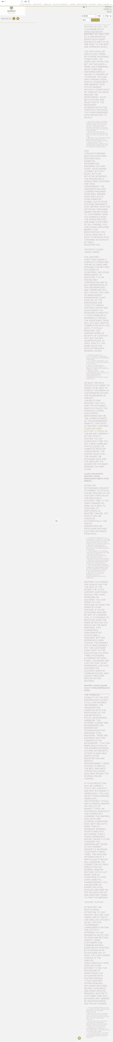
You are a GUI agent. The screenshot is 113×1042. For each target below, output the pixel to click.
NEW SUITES (37, 4)
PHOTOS (72, 4)
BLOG (100, 4)
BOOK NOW (95, 20)
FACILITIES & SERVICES (60, 4)
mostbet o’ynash (94, 431)
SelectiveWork (77, 1041)
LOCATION (92, 4)
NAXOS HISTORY (82, 4)
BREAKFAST (47, 4)
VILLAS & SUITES (25, 4)
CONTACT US (107, 4)
